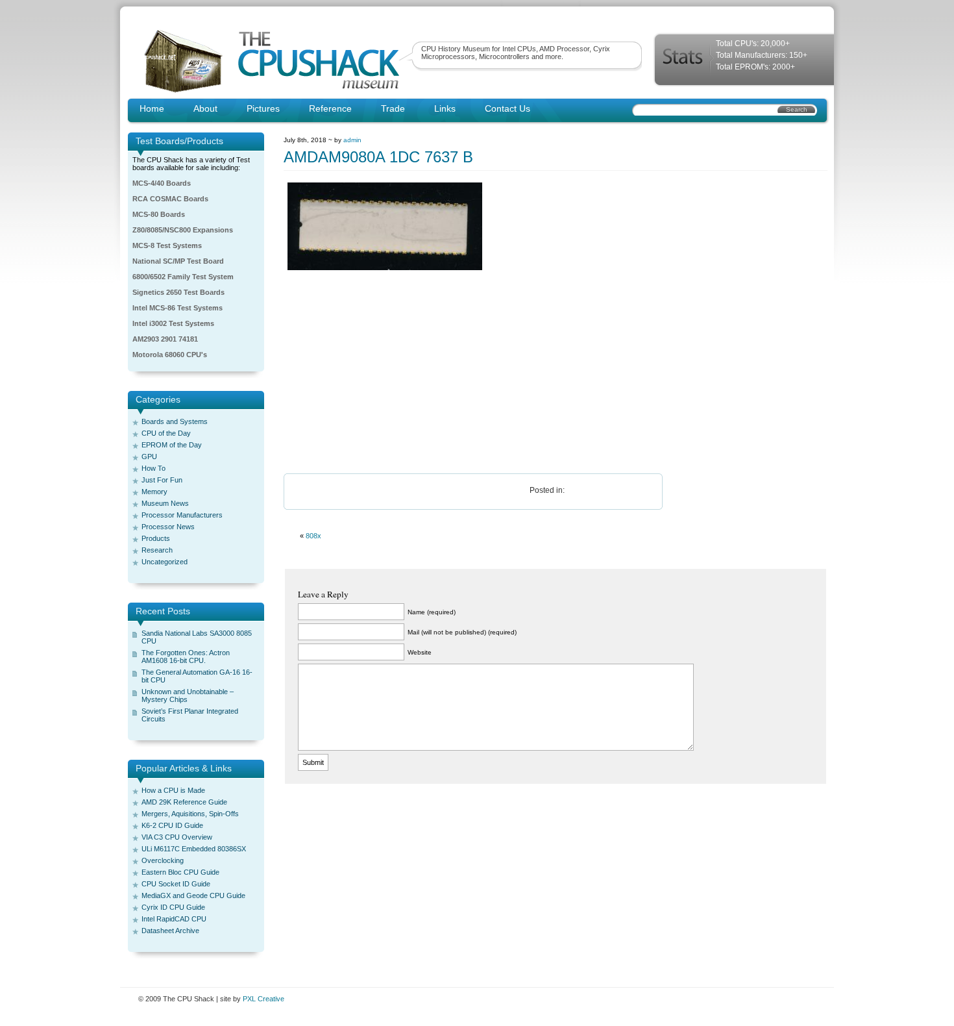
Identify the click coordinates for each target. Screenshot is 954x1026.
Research (157, 550)
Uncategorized (164, 562)
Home (152, 108)
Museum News (165, 503)
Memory (154, 491)
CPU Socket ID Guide (175, 884)
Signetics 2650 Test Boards (178, 292)
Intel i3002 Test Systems (173, 323)
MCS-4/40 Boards (161, 183)
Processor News (168, 527)
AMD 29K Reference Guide (184, 802)
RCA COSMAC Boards (170, 199)
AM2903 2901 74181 (165, 339)
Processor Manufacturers (182, 515)
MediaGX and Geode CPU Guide (193, 895)
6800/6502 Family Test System (183, 277)
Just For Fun (161, 480)
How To (153, 468)
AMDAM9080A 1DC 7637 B (378, 157)
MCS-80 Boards (158, 214)
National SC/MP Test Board (178, 261)
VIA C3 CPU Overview (176, 837)
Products (155, 538)
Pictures (263, 108)
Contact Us (507, 108)
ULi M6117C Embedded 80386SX (193, 849)
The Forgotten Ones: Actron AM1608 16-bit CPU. (185, 656)
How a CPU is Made (173, 790)
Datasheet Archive (170, 930)
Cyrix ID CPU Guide (173, 907)
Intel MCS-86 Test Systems (177, 308)
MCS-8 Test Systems (167, 245)
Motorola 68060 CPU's (169, 354)
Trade (393, 108)
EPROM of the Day (171, 445)
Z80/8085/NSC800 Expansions (182, 230)
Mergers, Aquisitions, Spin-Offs (190, 814)
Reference (330, 108)
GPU (149, 456)
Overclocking (162, 860)
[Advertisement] (555, 373)
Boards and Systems (174, 421)
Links (445, 108)
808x (313, 536)
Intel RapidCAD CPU (173, 919)
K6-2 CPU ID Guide (172, 825)
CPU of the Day (166, 433)
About (205, 108)
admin (352, 140)
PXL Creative (263, 999)
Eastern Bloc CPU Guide (180, 872)
